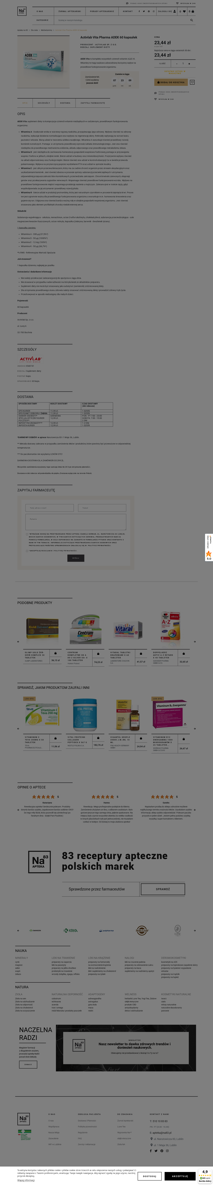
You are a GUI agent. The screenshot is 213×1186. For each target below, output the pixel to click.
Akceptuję (180, 1176)
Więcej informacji (26, 1180)
